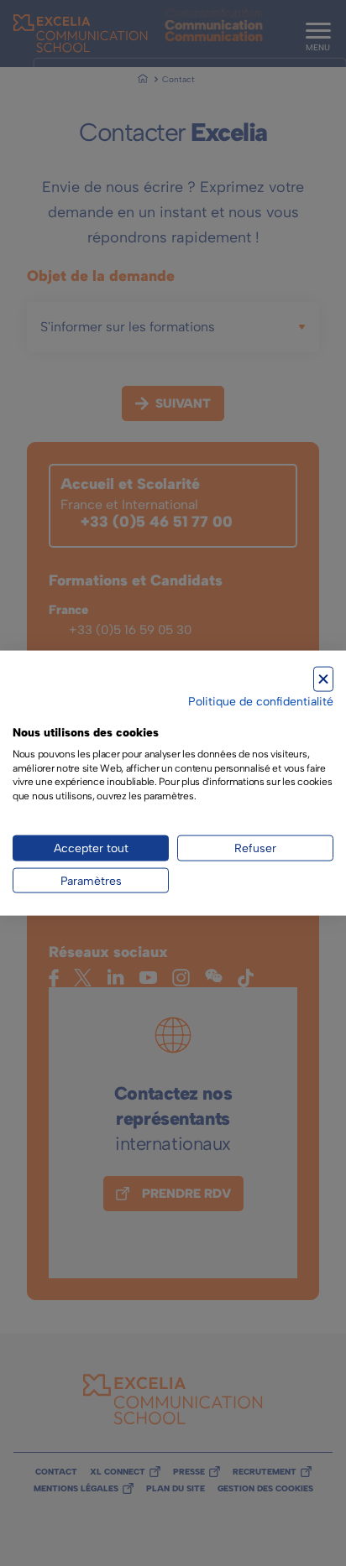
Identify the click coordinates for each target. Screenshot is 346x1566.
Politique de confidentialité (260, 701)
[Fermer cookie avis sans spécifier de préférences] (323, 679)
